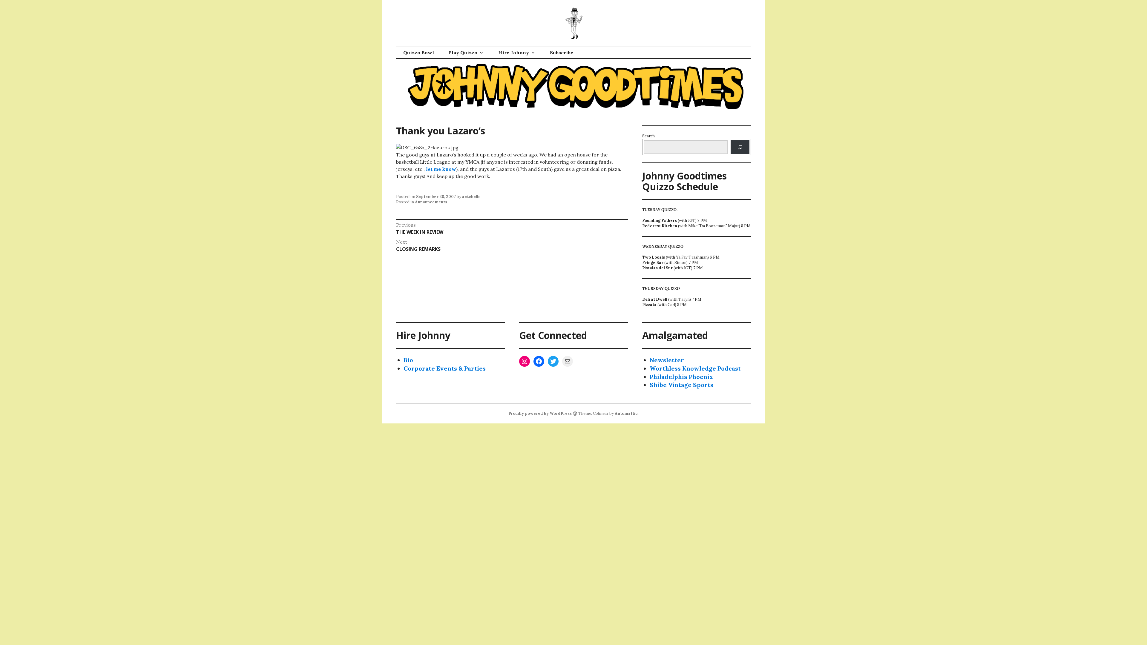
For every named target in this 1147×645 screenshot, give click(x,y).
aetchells (471, 196)
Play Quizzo (462, 53)
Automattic (626, 413)
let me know (441, 169)
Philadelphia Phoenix (681, 376)
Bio (408, 360)
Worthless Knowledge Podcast (695, 368)
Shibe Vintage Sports (681, 384)
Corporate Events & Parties (445, 368)
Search (648, 136)
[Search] (740, 147)
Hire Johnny (513, 53)
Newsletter (667, 360)
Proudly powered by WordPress (540, 413)
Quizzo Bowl (418, 53)
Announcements (431, 202)
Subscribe (561, 53)
